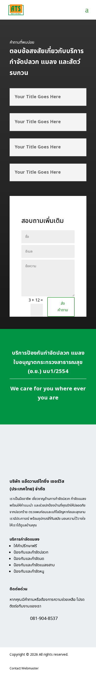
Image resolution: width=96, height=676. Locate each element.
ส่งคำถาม (63, 307)
